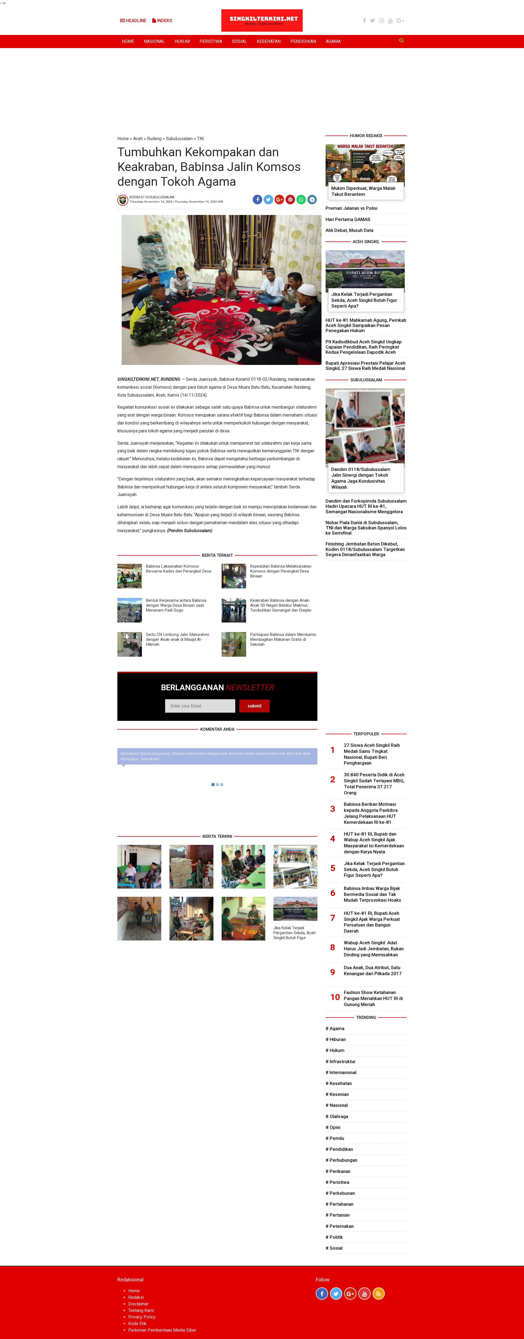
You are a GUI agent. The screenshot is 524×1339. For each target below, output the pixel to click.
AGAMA (333, 41)
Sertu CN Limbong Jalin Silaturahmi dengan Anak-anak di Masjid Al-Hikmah (177, 639)
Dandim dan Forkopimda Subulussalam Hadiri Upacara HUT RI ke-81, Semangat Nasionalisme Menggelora (366, 506)
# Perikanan (338, 1171)
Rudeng (154, 138)
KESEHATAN (269, 41)
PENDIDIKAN (303, 41)
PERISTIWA (211, 41)
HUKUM (182, 41)
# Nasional (337, 1105)
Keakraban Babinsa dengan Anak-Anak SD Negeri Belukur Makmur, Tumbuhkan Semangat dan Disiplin (280, 605)
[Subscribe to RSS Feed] (379, 1293)
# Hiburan (336, 1039)
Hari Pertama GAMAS (348, 219)
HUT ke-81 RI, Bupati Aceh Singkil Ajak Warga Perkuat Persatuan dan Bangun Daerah (372, 922)
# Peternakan (340, 1226)
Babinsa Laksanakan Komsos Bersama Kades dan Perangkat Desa (178, 569)
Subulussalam (179, 138)
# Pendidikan (339, 1149)
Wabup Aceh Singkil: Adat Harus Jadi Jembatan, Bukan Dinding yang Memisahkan (374, 948)
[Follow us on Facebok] (322, 1293)
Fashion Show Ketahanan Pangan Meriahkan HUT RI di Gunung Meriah (373, 998)
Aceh (138, 138)
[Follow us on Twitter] (336, 1293)
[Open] (401, 40)
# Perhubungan (341, 1160)
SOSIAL (239, 41)
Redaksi (136, 1297)
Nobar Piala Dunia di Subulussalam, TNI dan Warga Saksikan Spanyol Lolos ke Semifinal (366, 528)
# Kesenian (337, 1094)
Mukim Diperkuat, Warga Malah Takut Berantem (363, 191)
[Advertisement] (262, 92)
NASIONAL (154, 41)
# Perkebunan (340, 1193)
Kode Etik (137, 1323)
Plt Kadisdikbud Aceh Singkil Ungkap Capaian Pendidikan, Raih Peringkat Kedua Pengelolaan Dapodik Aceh (364, 347)
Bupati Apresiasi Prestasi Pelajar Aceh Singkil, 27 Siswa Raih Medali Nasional (366, 365)
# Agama (335, 1028)
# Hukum (335, 1050)
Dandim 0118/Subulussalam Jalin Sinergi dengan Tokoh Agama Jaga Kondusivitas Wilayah (360, 478)
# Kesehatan (339, 1083)
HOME (128, 41)
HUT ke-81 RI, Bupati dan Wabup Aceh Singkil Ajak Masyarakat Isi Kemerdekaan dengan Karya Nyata (374, 842)
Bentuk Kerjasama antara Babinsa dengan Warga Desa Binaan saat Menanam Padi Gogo (176, 605)
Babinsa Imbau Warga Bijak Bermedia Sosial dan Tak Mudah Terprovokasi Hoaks (372, 894)
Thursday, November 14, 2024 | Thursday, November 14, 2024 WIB (176, 201)
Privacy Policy (142, 1317)
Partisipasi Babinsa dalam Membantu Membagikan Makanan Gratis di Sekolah (283, 639)
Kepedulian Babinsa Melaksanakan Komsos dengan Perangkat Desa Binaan (280, 571)
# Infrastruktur (341, 1061)
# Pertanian (338, 1215)
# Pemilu (335, 1138)
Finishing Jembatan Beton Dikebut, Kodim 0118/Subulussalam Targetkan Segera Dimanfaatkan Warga (365, 549)
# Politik (334, 1237)
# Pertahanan (339, 1204)
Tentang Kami (141, 1310)
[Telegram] (312, 199)
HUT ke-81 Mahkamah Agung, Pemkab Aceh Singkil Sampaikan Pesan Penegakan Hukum (366, 325)
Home (123, 138)
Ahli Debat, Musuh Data (349, 230)
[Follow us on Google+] (350, 1293)
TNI (200, 138)
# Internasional (341, 1072)
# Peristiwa (337, 1182)
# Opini (333, 1127)
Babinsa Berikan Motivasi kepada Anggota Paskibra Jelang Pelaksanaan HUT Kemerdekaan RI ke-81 (371, 813)
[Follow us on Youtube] (364, 1293)
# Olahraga (337, 1116)
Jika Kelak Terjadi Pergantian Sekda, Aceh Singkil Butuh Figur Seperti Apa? (294, 935)
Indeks (164, 20)
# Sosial (334, 1248)
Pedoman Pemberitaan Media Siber (162, 1330)
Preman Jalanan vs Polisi (351, 208)
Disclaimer (138, 1303)
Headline (135, 20)
